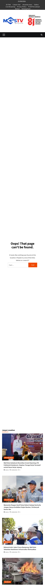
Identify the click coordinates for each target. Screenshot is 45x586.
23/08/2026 (14, 552)
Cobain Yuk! (17, 4)
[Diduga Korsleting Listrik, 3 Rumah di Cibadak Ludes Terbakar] (22, 571)
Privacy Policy (21, 7)
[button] (3, 34)
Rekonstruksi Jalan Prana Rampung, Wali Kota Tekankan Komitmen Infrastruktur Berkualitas (20, 548)
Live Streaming (10, 7)
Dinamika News (9, 458)
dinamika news (27, 4)
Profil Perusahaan (34, 7)
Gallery (36, 4)
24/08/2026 (14, 470)
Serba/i (17, 9)
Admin (7, 470)
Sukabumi (7, 542)
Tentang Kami (26, 9)
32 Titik (8, 4)
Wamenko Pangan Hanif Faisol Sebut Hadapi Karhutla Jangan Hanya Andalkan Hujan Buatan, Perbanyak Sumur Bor (22, 507)
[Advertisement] (22, 69)
